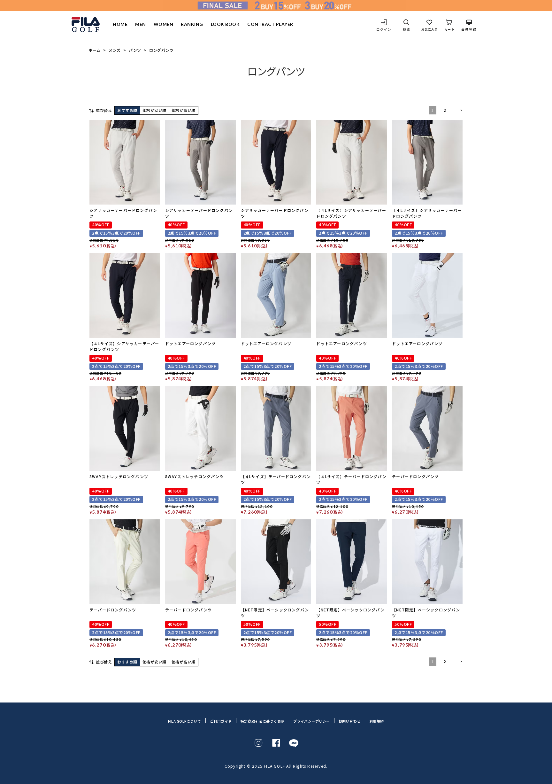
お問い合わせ (350, 721)
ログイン (384, 29)
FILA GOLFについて (184, 721)
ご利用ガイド (221, 721)
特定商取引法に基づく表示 (263, 721)
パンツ (135, 50)
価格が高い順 (183, 110)
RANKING (192, 24)
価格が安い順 (154, 110)
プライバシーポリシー (311, 721)
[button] (461, 110)
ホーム (94, 50)
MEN (140, 24)
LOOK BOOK (225, 24)
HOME (120, 24)
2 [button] (444, 110)
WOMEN (163, 24)
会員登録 (469, 29)
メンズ (115, 50)
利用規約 (376, 721)
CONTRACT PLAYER (270, 24)
